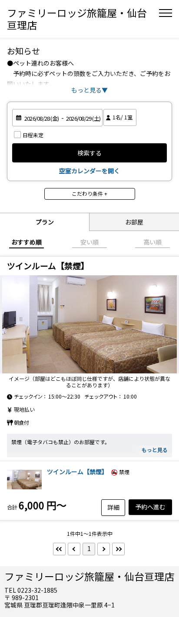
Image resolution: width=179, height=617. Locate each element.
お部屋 (134, 222)
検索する (89, 152)
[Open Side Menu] (165, 13)
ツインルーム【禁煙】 (77, 471)
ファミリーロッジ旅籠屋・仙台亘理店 (77, 18)
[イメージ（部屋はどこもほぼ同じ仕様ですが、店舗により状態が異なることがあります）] (89, 324)
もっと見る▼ (89, 90)
